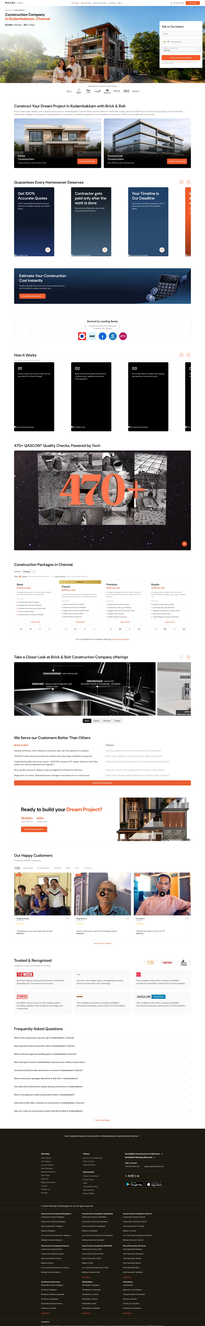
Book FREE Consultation (103, 679)
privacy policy (103, 683)
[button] (86, 663)
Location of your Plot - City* (92, 670)
